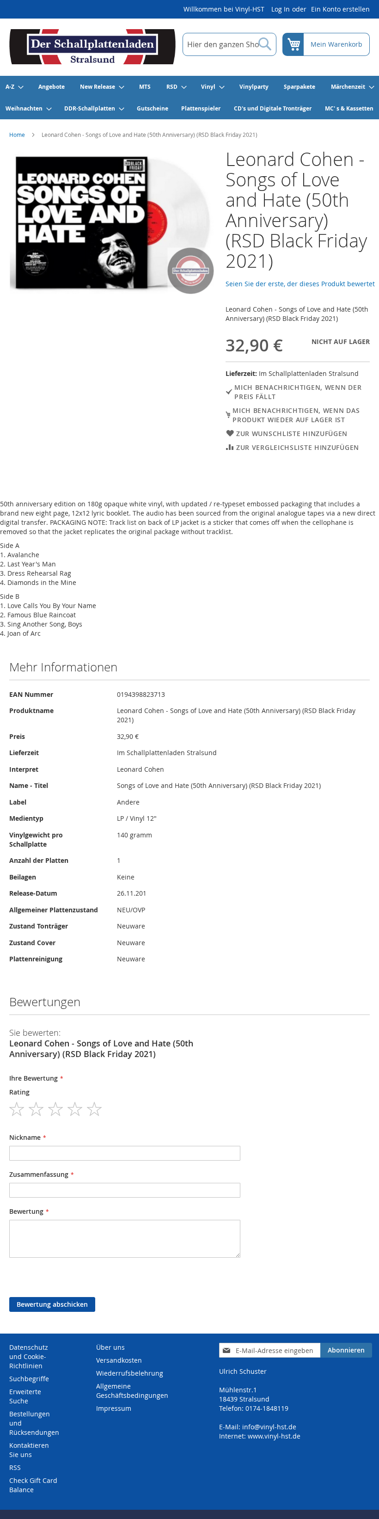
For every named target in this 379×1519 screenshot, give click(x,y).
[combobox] (229, 44)
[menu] (189, 97)
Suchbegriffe (29, 1378)
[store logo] (92, 46)
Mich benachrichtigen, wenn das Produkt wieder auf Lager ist (296, 415)
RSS (15, 1467)
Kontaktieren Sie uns (29, 1450)
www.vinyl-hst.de (274, 1436)
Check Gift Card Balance (33, 1485)
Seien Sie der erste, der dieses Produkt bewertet (300, 283)
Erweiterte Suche (25, 1396)
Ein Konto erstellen (340, 9)
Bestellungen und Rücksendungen (34, 1423)
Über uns (110, 1347)
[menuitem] (14, 87)
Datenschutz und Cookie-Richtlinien (28, 1356)
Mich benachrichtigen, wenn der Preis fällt (297, 392)
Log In (280, 9)
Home (17, 134)
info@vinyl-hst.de (269, 1426)
